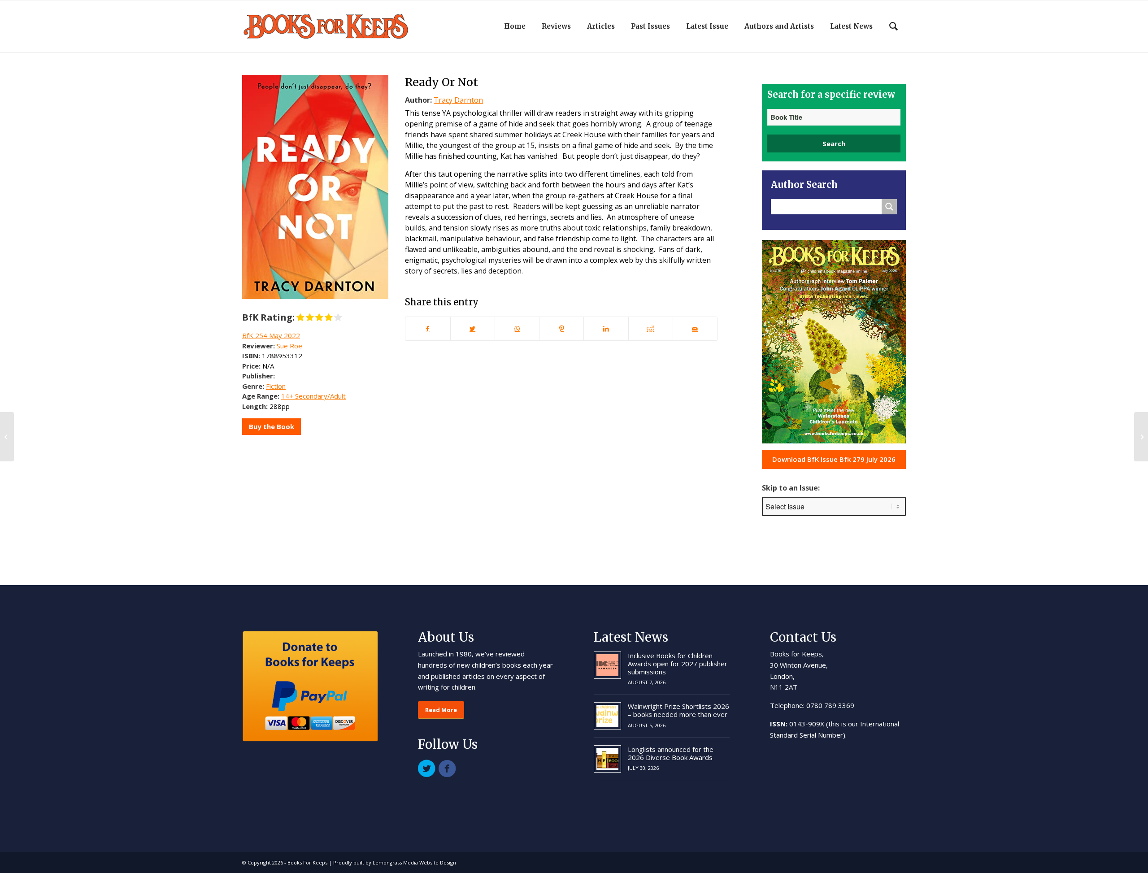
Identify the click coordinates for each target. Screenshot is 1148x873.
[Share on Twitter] (473, 328)
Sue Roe (289, 345)
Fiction (276, 386)
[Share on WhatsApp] (517, 328)
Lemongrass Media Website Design (414, 862)
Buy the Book (271, 426)
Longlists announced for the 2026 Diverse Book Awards (670, 753)
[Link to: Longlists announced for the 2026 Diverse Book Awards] (607, 759)
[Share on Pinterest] (561, 328)
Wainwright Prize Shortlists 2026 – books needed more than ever (678, 710)
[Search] (893, 26)
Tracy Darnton (458, 100)
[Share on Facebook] (427, 328)
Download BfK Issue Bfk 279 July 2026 (834, 459)
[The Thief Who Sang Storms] (7, 436)
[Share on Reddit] (651, 328)
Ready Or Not (441, 82)
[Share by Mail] (695, 328)
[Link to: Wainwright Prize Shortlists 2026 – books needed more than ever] (607, 716)
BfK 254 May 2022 (271, 335)
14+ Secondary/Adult (313, 395)
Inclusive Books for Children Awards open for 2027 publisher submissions (677, 663)
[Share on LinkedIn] (606, 328)
